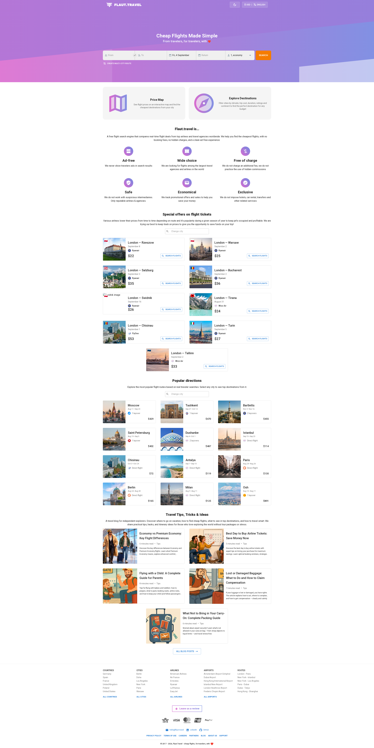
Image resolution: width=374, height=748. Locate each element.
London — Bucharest (228, 270)
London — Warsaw (226, 242)
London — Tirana (225, 298)
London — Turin (224, 325)
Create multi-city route (119, 63)
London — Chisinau (140, 325)
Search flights (173, 256)
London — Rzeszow (141, 242)
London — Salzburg (140, 270)
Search (263, 55)
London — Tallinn (182, 353)
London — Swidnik (140, 298)
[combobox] (120, 55)
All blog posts (185, 651)
